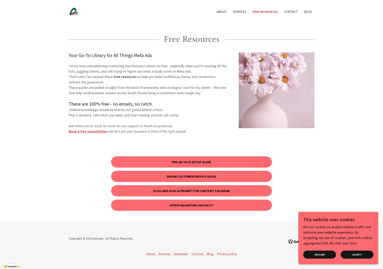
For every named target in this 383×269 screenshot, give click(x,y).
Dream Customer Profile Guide (191, 176)
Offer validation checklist (191, 205)
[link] (74, 11)
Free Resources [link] (265, 12)
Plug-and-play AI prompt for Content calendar (191, 191)
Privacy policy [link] (227, 254)
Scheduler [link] (181, 254)
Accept (357, 254)
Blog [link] (308, 12)
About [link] (222, 12)
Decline (320, 254)
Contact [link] (291, 12)
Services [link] (239, 12)
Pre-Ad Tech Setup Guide (191, 162)
